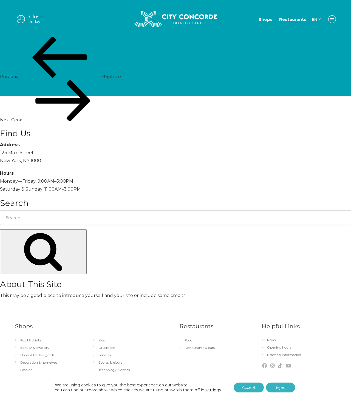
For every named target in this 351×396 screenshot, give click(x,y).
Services (104, 355)
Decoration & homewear (39, 362)
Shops (266, 19)
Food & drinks (30, 340)
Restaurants (292, 19)
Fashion (26, 370)
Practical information (284, 355)
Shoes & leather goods (37, 355)
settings (213, 389)
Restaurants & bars (200, 348)
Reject (280, 387)
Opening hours (279, 347)
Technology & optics (114, 370)
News (271, 340)
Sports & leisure (110, 362)
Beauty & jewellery (34, 348)
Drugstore (106, 348)
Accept (249, 387)
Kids (101, 340)
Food (189, 340)
